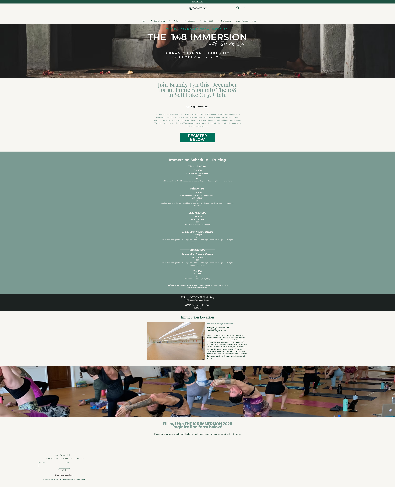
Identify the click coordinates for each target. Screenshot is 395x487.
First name (41, 462)
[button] (224, 21)
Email (67, 462)
